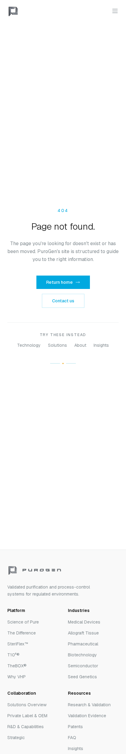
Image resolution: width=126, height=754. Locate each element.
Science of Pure (23, 622)
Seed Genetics (82, 676)
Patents (75, 726)
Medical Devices (84, 622)
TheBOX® (17, 666)
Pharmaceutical (83, 644)
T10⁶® (13, 655)
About (80, 345)
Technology (29, 345)
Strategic (16, 737)
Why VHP (16, 676)
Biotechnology (82, 655)
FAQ (72, 737)
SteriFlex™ (17, 644)
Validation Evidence (87, 715)
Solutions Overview (26, 704)
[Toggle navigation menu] (115, 11)
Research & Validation (89, 704)
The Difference (21, 633)
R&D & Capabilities (25, 726)
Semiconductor (83, 666)
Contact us (63, 301)
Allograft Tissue (83, 633)
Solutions (57, 345)
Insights (101, 345)
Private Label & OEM (27, 715)
